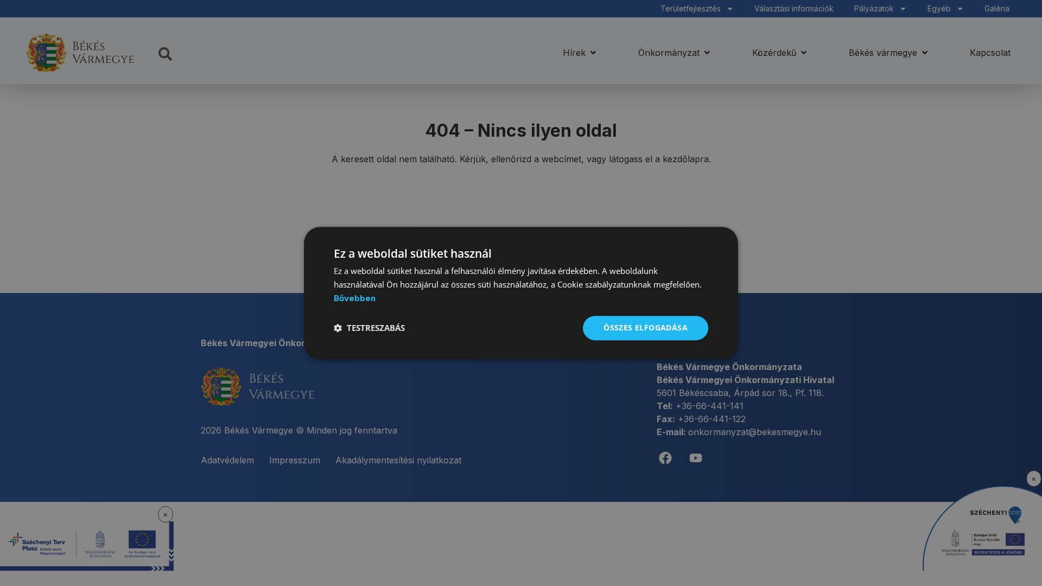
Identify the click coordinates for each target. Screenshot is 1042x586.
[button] (369, 328)
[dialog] (521, 293)
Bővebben (355, 298)
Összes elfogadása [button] (645, 327)
